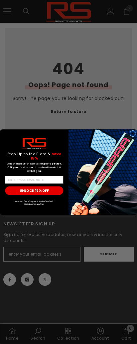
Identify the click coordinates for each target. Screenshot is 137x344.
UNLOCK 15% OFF (34, 190)
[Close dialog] (132, 133)
